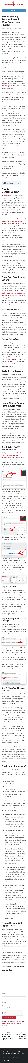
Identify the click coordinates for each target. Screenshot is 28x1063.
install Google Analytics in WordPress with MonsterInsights (11, 455)
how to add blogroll (18, 155)
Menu (16, 11)
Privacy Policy (16, 1053)
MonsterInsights (6, 195)
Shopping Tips (10, 1051)
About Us (5, 1050)
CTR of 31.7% (11, 361)
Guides (9, 966)
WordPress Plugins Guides (18, 966)
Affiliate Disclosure (7, 1053)
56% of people (6, 86)
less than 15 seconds (20, 58)
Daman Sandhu (7, 28)
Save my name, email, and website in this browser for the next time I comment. (13, 1007)
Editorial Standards (13, 1050)
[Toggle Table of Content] (18, 183)
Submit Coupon (19, 1051)
